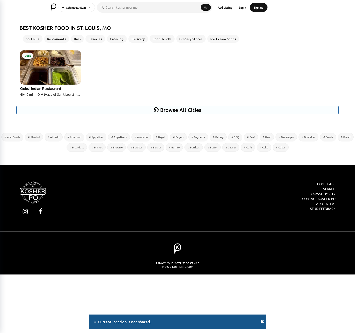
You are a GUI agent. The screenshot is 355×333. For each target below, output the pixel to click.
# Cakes (281, 147)
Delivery (138, 39)
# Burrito (174, 147)
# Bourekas (308, 137)
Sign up (258, 7)
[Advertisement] (177, 303)
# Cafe (248, 147)
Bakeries (95, 39)
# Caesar (230, 147)
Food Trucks (162, 39)
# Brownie (116, 147)
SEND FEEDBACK (322, 208)
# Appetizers (119, 137)
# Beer (267, 137)
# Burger (155, 147)
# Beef (251, 137)
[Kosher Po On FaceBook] (40, 211)
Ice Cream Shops (223, 39)
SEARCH (329, 189)
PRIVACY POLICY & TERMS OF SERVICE (177, 263)
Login (242, 7)
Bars (77, 39)
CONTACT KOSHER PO (318, 198)
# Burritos (194, 147)
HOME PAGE (326, 184)
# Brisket (97, 147)
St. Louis (32, 39)
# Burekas (136, 147)
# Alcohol (34, 137)
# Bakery (218, 137)
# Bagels (178, 137)
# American (74, 137)
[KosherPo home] (53, 7)
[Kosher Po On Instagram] (25, 211)
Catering (117, 39)
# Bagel (160, 137)
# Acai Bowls (12, 137)
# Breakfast (77, 147)
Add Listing (225, 7)
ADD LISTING (325, 203)
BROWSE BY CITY (322, 194)
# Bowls (328, 137)
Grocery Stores (191, 39)
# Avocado (141, 137)
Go (205, 7)
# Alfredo (54, 137)
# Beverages (286, 137)
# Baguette (198, 137)
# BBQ (235, 137)
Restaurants (56, 39)
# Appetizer (96, 137)
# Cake (264, 147)
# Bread (345, 137)
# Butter (212, 147)
